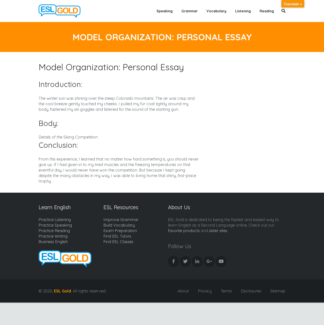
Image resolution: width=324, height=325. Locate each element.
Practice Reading (54, 230)
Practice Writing (53, 236)
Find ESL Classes (118, 241)
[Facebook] (173, 261)
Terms (226, 291)
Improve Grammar (120, 219)
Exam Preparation (120, 230)
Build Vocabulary (119, 225)
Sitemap (277, 291)
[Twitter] (185, 261)
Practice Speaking (55, 225)
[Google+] (209, 261)
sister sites (218, 230)
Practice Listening (55, 219)
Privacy (205, 291)
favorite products (184, 230)
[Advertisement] (248, 91)
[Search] (283, 11)
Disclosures (251, 291)
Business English (53, 241)
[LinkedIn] (197, 261)
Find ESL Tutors (117, 236)
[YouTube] (221, 261)
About (183, 291)
